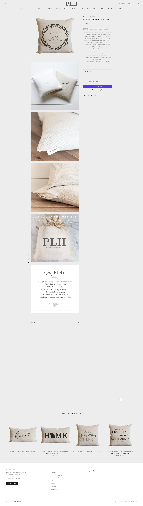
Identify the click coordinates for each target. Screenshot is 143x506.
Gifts (95, 8)
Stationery (110, 8)
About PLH (54, 472)
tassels (107, 61)
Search (129, 3)
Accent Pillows (25, 8)
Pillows (37, 8)
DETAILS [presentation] (85, 29)
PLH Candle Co (48, 8)
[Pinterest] (93, 471)
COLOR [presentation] (100, 29)
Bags (101, 8)
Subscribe (12, 483)
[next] (138, 436)
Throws (120, 8)
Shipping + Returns (56, 475)
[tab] (85, 29)
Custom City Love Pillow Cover (23, 451)
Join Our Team (55, 489)
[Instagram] (89, 471)
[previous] (4, 436)
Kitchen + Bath (61, 8)
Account (122, 3)
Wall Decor (74, 8)
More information (90, 95)
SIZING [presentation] (95, 29)
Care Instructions (56, 478)
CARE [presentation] (105, 29)
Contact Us (54, 483)
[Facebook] (85, 471)
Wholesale (54, 481)
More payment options (98, 90)
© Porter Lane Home (13, 501)
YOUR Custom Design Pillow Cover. (87, 451)
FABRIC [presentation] (91, 29)
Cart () (136, 3)
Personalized (85, 8)
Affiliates (53, 486)
